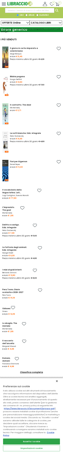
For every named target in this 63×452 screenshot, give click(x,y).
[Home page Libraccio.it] (19, 5)
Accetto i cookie (31, 441)
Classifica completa (31, 372)
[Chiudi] (57, 381)
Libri (21, 15)
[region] (31, 415)
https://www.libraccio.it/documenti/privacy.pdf (29, 408)
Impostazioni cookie (31, 448)
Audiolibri (44, 15)
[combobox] (29, 10)
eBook (31, 15)
